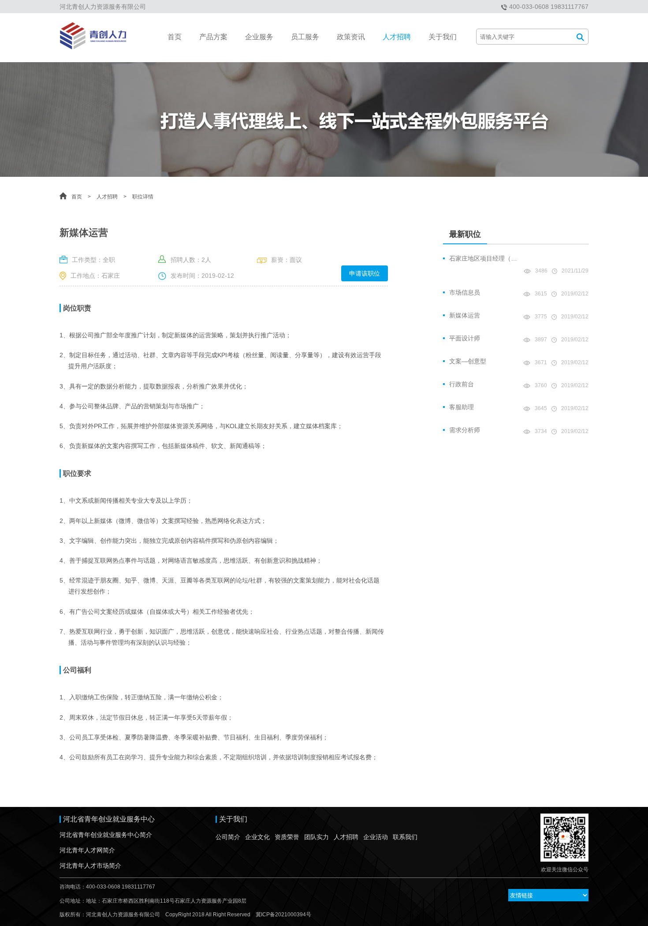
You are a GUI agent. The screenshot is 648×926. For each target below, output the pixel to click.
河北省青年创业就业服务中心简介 (106, 834)
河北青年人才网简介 (87, 850)
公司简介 (228, 836)
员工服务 (305, 37)
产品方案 (213, 37)
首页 (175, 37)
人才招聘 (397, 37)
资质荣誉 (287, 836)
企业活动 (375, 836)
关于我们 (442, 37)
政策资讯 (351, 37)
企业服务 (259, 37)
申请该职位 (364, 273)
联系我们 (405, 836)
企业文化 (257, 836)
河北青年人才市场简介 (90, 865)
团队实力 (316, 836)
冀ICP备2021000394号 (283, 914)
